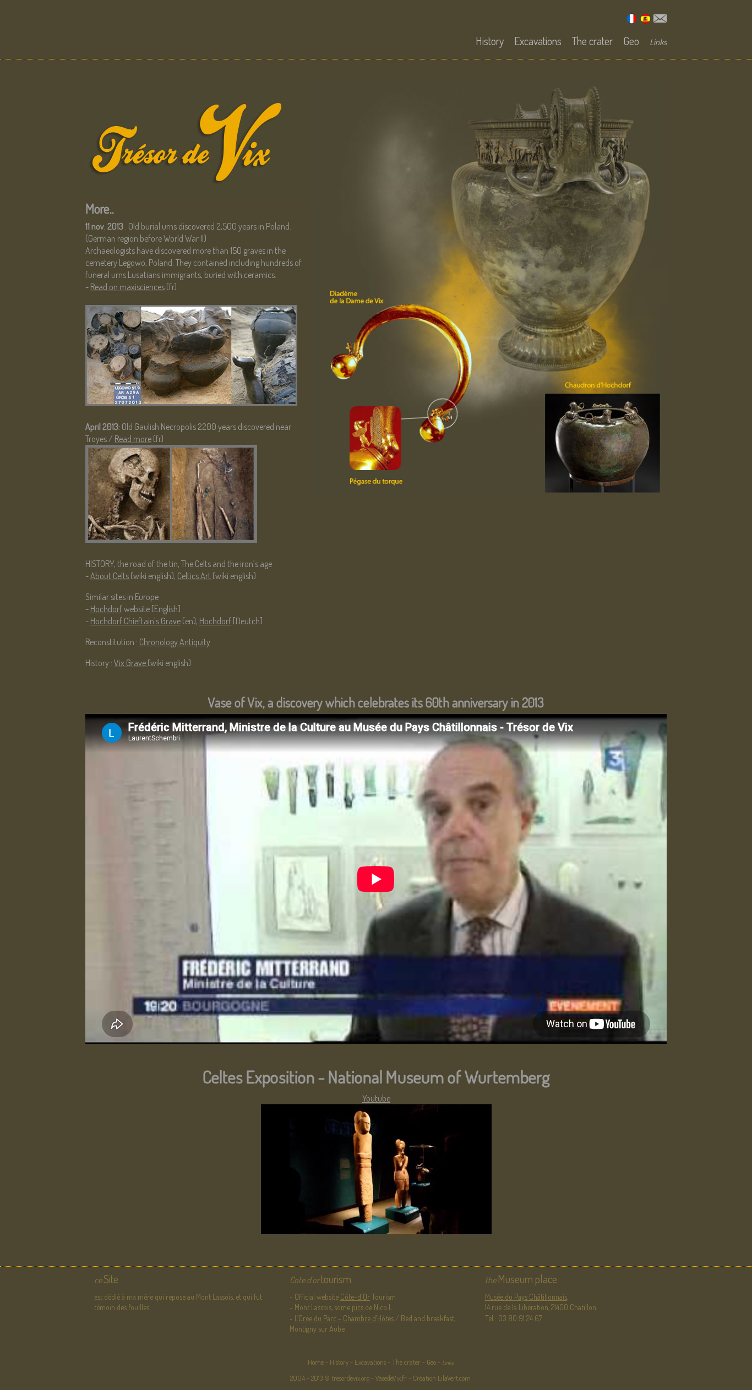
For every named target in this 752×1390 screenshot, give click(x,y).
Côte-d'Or (355, 1296)
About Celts (109, 575)
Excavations (538, 41)
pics (358, 1307)
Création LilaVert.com (441, 1377)
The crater (592, 41)
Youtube (376, 1098)
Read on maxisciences (127, 286)
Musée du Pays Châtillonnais (526, 1296)
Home (316, 1362)
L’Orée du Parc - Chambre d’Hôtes (345, 1318)
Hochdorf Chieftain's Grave (135, 620)
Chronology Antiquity (174, 641)
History (490, 41)
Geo (631, 41)
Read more (133, 438)
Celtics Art (194, 575)
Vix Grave (131, 662)
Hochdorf (106, 608)
